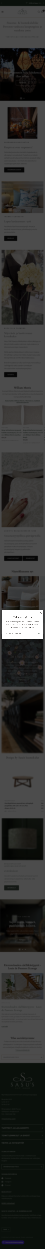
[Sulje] (40, 612)
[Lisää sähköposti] (39, 633)
